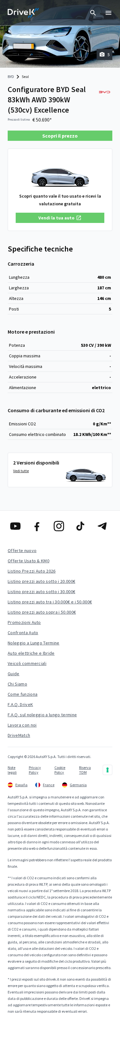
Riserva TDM (85, 770)
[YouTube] (17, 526)
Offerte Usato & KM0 (28, 561)
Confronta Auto (23, 632)
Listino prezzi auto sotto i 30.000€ (41, 591)
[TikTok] (82, 526)
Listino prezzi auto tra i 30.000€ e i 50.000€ (50, 602)
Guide (14, 674)
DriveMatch (19, 735)
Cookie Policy (59, 770)
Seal (25, 76)
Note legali (12, 770)
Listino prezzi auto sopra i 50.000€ (42, 612)
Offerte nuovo (22, 550)
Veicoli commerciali (27, 663)
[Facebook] (38, 526)
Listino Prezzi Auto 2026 (32, 571)
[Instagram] (60, 526)
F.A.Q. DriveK (20, 704)
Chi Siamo (17, 684)
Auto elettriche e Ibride (31, 653)
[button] (60, 218)
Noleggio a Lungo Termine (34, 643)
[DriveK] (23, 13)
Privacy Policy (35, 770)
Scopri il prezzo (60, 135)
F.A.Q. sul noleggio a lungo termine (42, 715)
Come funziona (22, 694)
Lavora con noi (22, 725)
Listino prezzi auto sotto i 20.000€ (41, 581)
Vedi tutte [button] (21, 470)
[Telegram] (103, 526)
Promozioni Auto (24, 622)
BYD (11, 76)
